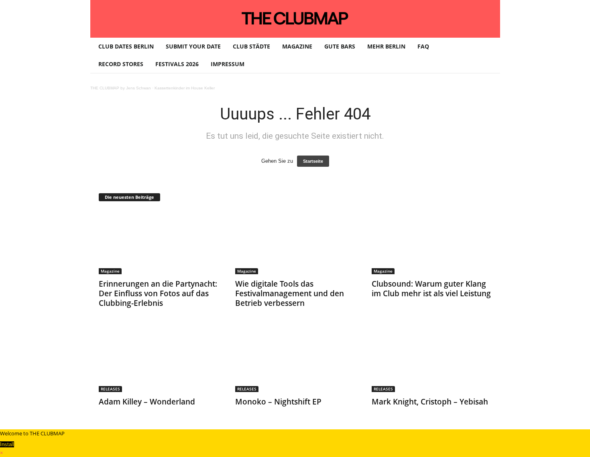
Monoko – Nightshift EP (278, 401)
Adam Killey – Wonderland (147, 401)
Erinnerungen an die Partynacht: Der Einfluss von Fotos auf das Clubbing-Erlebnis (158, 293)
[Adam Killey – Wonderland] (159, 360)
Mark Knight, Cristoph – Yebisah (430, 401)
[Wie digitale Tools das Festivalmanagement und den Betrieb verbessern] (295, 242)
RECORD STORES (120, 64)
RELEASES (110, 389)
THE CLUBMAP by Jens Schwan (120, 88)
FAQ (423, 46)
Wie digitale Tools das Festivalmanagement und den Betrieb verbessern (289, 293)
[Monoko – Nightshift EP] (295, 360)
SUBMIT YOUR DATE (193, 46)
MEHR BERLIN (386, 46)
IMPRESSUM (227, 64)
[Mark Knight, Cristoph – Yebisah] (432, 360)
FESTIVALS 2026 (177, 64)
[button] (488, 55)
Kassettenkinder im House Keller (185, 88)
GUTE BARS (339, 46)
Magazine (110, 271)
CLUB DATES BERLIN (126, 46)
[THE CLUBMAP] (295, 18)
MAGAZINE (297, 46)
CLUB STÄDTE (251, 46)
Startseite (313, 161)
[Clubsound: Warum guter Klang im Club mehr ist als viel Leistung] (432, 242)
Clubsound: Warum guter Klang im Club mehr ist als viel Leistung (431, 289)
